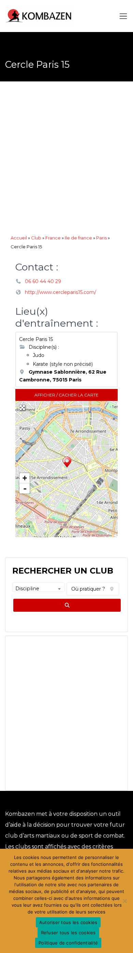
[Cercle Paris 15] (67, 462)
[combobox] (38, 587)
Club (36, 237)
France (53, 237)
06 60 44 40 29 (43, 281)
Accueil (19, 237)
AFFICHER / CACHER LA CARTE (66, 394)
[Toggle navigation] (123, 16)
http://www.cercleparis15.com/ (60, 292)
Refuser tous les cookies (68, 932)
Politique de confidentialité (68, 943)
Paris (101, 237)
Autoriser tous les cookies (68, 922)
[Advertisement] (66, 159)
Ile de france (78, 237)
